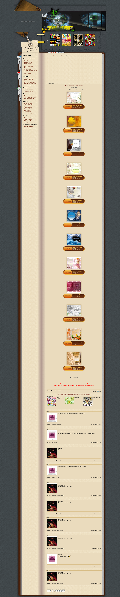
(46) (100, 391)
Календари (26, 67)
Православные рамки (29, 65)
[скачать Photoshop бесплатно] (55, 53)
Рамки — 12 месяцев (59, 398)
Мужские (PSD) (28, 108)
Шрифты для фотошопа (30, 83)
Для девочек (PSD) (28, 104)
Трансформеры (96, 397)
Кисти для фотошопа (29, 78)
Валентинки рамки (28, 72)
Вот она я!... (77, 397)
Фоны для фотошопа (29, 98)
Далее (63, 590)
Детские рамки (28, 62)
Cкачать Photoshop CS (29, 126)
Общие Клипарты (28, 91)
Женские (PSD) (28, 107)
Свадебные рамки (28, 60)
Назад (49, 590)
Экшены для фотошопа (30, 80)
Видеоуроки (27, 122)
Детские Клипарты (28, 89)
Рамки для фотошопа (29, 59)
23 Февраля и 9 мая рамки (30, 70)
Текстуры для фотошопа (30, 97)
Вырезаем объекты (29, 117)
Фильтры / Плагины (28, 79)
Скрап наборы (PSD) (29, 113)
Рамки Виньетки (28, 63)
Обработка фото (28, 119)
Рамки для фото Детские (59, 55)
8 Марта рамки (27, 69)
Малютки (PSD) (28, 103)
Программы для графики (30, 128)
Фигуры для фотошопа (29, 85)
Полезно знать (27, 120)
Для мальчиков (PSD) (29, 106)
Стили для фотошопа (29, 82)
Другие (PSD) (27, 111)
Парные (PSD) (27, 110)
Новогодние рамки (28, 66)
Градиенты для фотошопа (30, 95)
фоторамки (49, 55)
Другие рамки (27, 73)
